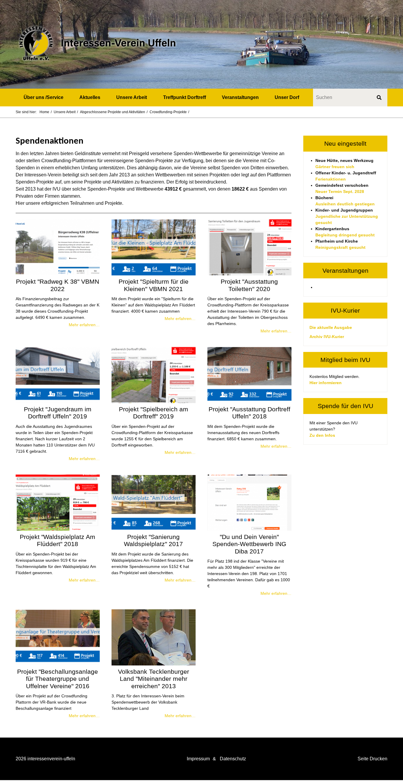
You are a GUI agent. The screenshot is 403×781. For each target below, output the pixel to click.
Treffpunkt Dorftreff (184, 97)
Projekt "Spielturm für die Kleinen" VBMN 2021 (154, 285)
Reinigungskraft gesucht (340, 247)
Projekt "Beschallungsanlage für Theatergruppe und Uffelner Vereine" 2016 (57, 678)
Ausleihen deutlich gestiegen (345, 204)
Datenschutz (233, 758)
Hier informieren (325, 382)
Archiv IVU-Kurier (326, 336)
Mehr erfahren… (84, 324)
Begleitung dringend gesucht (345, 235)
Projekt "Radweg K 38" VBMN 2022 (57, 285)
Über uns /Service (43, 97)
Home (44, 112)
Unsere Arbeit (131, 97)
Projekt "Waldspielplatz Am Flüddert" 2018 (57, 540)
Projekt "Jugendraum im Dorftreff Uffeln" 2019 (57, 413)
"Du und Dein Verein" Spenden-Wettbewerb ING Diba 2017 (249, 544)
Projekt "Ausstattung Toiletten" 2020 (249, 285)
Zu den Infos (322, 435)
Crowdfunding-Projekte (168, 112)
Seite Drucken (372, 758)
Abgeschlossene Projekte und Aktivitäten (112, 112)
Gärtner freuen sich (334, 166)
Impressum (198, 758)
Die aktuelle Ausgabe (330, 327)
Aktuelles (89, 97)
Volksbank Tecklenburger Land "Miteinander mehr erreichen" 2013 (153, 678)
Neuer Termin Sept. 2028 (339, 191)
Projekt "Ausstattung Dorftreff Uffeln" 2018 (249, 413)
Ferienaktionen (330, 179)
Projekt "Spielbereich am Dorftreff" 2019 (153, 413)
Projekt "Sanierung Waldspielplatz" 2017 (153, 540)
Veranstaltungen (240, 97)
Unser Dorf (287, 97)
